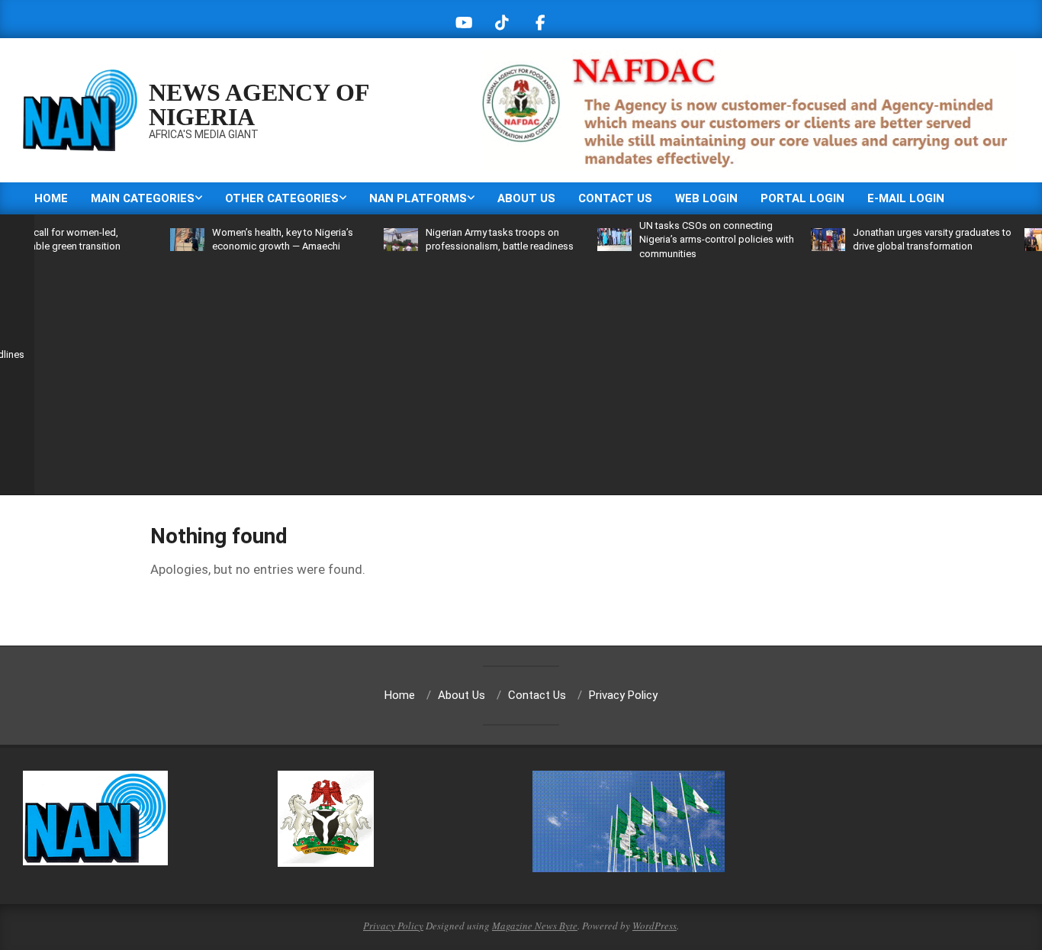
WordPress (654, 925)
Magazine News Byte (534, 925)
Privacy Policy (393, 925)
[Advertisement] (553, 375)
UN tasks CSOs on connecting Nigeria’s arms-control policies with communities (693, 239)
